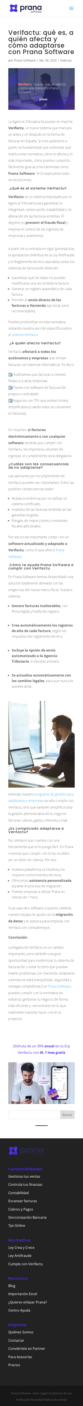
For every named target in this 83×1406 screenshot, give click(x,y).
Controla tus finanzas (25, 1184)
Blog (11, 1285)
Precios (14, 1365)
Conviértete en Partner (26, 1348)
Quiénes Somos (20, 1332)
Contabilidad (18, 1192)
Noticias (66, 60)
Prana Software (25, 60)
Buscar (67, 1115)
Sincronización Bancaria (27, 1217)
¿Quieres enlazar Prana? (27, 1302)
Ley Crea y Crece (21, 1247)
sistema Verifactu (24, 334)
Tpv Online (16, 1225)
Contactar (16, 1340)
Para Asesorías (20, 1357)
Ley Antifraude (19, 1255)
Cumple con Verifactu (25, 1264)
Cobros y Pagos (20, 1209)
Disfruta (20, 1046)
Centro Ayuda (19, 1310)
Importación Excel (22, 1294)
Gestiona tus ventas (24, 1176)
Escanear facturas (22, 1201)
